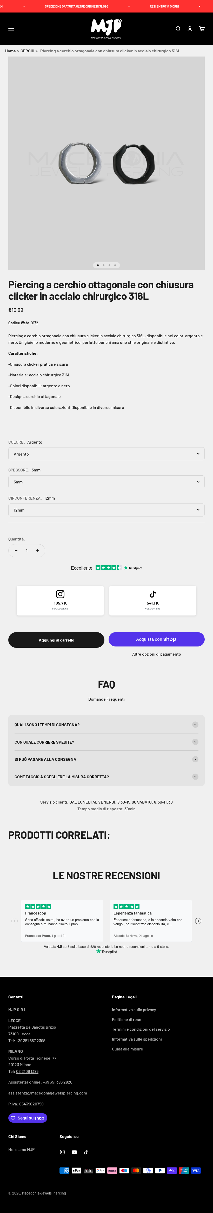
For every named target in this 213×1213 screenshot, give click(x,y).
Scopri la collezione (106, 620)
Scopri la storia (106, 636)
